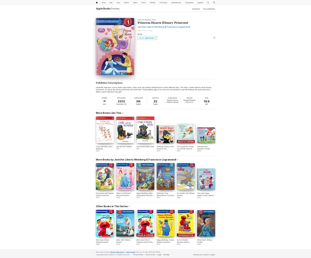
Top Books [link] (196, 9)
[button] (208, 2)
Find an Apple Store (117, 252)
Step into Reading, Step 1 (147, 20)
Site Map (166, 255)
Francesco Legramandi (178, 27)
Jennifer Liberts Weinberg (151, 27)
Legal (159, 255)
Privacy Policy (138, 255)
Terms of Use (150, 255)
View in (146, 38)
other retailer (130, 252)
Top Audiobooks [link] (209, 9)
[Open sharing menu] (214, 38)
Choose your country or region (204, 255)
